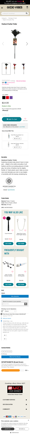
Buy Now (8, 243)
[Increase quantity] (8, 115)
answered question (11, 82)
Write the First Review (21, 80)
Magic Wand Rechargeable (21, 275)
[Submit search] (25, 304)
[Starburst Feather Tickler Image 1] (15, 44)
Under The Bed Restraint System (8, 275)
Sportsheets (11, 190)
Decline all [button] (22, 428)
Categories (4, 18)
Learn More (22, 127)
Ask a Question (5, 84)
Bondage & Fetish (13, 18)
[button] (2, 7)
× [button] (28, 420)
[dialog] (15, 427)
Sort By (2, 311)
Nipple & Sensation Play (8, 19)
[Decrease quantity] (3, 115)
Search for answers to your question (12, 301)
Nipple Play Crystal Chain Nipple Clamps (21, 234)
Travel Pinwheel (8, 233)
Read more (9, 426)
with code (15, 1)
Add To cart (13, 119)
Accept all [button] (8, 428)
